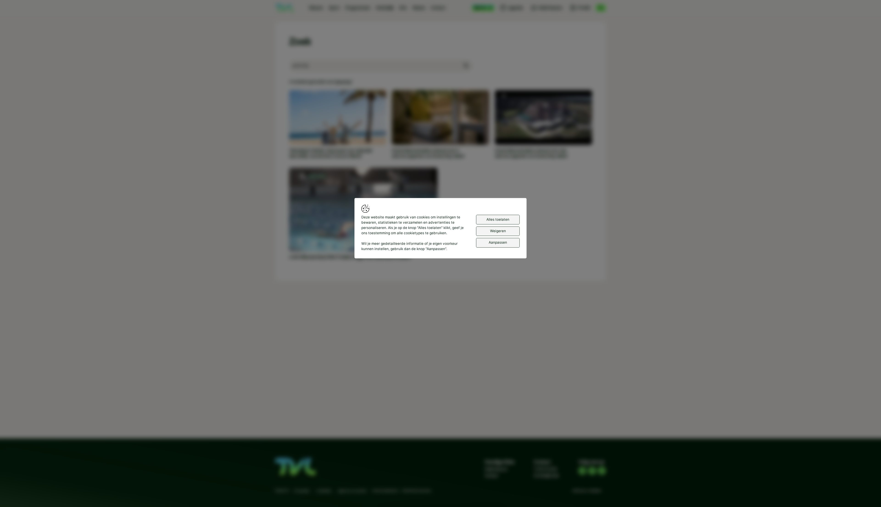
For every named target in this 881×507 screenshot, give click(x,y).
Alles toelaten (497, 219)
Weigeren (498, 231)
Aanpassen (498, 242)
